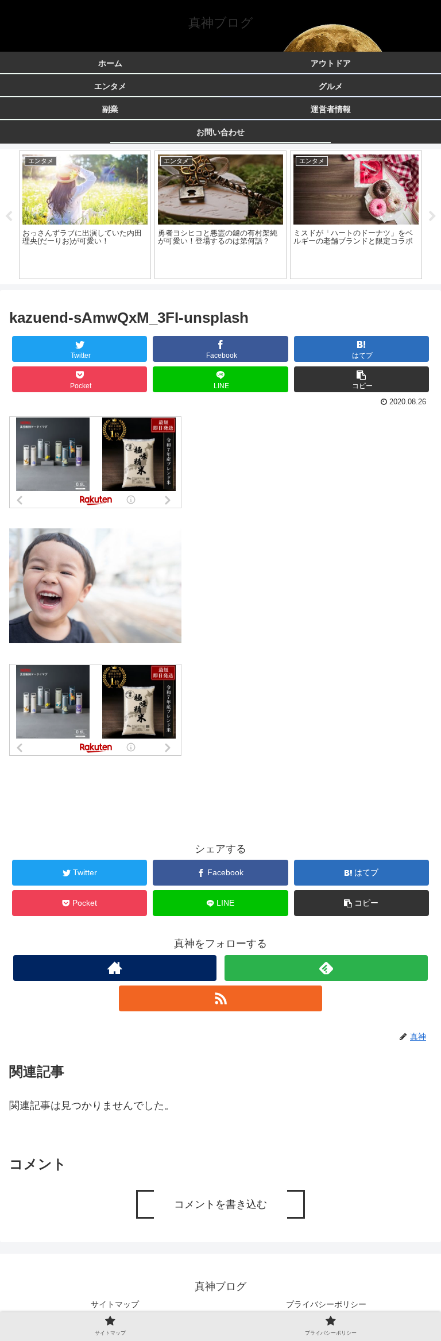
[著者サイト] (114, 968)
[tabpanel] (85, 214)
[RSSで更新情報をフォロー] (220, 998)
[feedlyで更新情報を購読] (326, 968)
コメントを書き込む (220, 1204)
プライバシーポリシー (326, 1304)
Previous (8, 216)
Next (432, 216)
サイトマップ (115, 1304)
